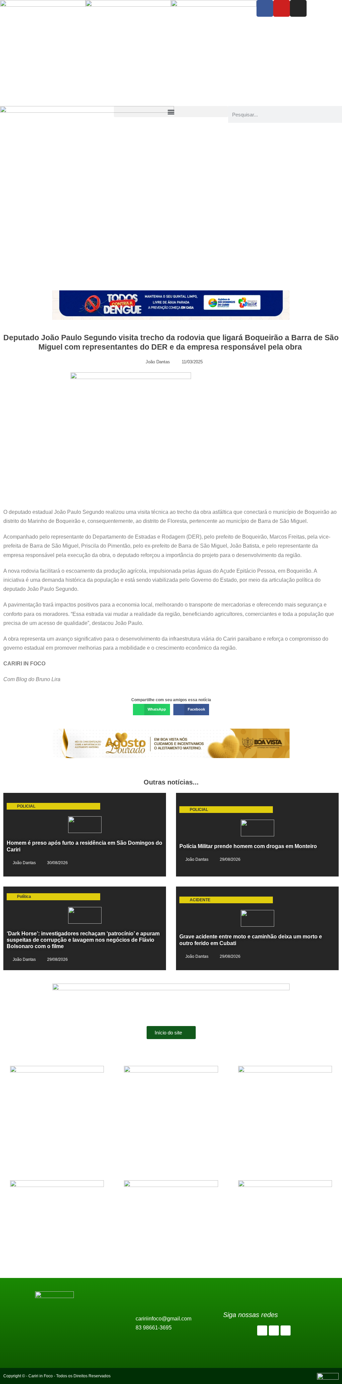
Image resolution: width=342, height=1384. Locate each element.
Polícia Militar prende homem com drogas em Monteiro (248, 846)
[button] (171, 111)
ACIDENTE (200, 900)
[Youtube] (281, 8)
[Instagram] (298, 8)
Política (24, 896)
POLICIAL (26, 806)
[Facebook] (264, 8)
